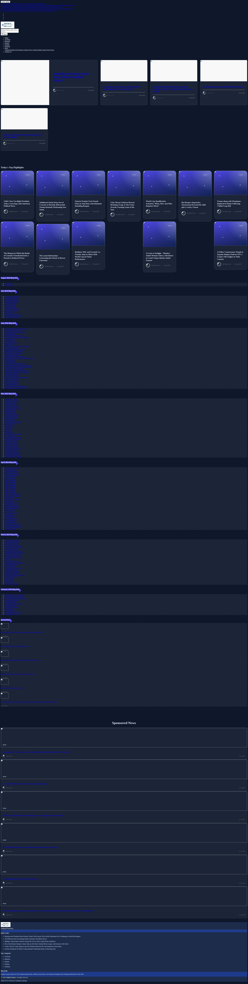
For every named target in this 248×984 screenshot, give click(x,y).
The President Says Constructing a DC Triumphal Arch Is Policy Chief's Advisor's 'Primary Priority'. (31, 7)
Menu (5, 34)
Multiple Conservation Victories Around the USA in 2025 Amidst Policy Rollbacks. (30, 941)
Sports (45, 50)
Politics (40, 50)
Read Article (56, 94)
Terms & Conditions (15, 981)
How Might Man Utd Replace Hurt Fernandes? (12, 688)
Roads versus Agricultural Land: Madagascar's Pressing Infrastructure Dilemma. (20, 660)
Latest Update (5, 2)
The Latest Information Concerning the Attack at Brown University (52, 258)
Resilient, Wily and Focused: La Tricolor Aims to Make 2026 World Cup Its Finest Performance (87, 255)
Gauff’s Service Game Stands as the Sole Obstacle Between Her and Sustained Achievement (33, 946)
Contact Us (8, 52)
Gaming (7, 50)
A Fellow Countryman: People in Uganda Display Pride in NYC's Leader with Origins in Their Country (230, 255)
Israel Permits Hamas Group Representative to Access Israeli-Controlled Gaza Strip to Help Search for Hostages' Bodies (29, 701)
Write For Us (5, 981)
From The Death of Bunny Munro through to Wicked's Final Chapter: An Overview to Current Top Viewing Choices (36, 9)
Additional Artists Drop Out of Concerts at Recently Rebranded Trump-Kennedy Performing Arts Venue (52, 206)
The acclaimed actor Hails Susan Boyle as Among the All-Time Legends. (23, 3)
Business (7, 41)
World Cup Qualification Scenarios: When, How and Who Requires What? (159, 203)
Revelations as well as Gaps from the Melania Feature (223, 87)
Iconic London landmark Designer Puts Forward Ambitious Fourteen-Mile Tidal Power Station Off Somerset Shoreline (37, 5)
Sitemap (24, 981)
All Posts (7, 39)
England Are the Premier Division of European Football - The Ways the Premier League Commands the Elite (172, 89)
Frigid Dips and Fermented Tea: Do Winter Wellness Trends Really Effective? (71, 76)
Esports (7, 43)
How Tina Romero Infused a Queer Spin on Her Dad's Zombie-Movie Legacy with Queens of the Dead (36, 944)
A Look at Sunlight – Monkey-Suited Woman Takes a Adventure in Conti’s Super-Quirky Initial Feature (159, 256)
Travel (52, 50)
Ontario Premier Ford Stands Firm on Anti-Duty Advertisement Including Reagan (88, 203)
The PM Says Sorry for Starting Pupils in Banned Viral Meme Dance (26, 939)
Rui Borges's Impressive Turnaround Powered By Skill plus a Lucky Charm (194, 204)
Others (35, 50)
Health (12, 50)
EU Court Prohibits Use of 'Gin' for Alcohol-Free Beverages (15, 646)
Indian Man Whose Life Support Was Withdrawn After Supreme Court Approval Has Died (28, 10)
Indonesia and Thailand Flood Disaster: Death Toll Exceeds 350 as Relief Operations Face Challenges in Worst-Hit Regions (42, 936)
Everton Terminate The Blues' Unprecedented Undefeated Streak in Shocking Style (30, 949)
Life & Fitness (19, 50)
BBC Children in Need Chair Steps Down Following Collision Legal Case (17, 674)
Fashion (7, 45)
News (31, 50)
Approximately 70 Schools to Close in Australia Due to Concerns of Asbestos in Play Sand (22, 632)
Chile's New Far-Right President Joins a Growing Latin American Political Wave (17, 203)
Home (6, 38)
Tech (48, 50)
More (6, 48)
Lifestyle (26, 50)
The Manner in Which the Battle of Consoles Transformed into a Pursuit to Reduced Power (17, 255)
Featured (7, 46)
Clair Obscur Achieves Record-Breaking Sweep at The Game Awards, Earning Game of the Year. (122, 206)
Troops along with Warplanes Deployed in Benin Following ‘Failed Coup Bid (229, 203)
